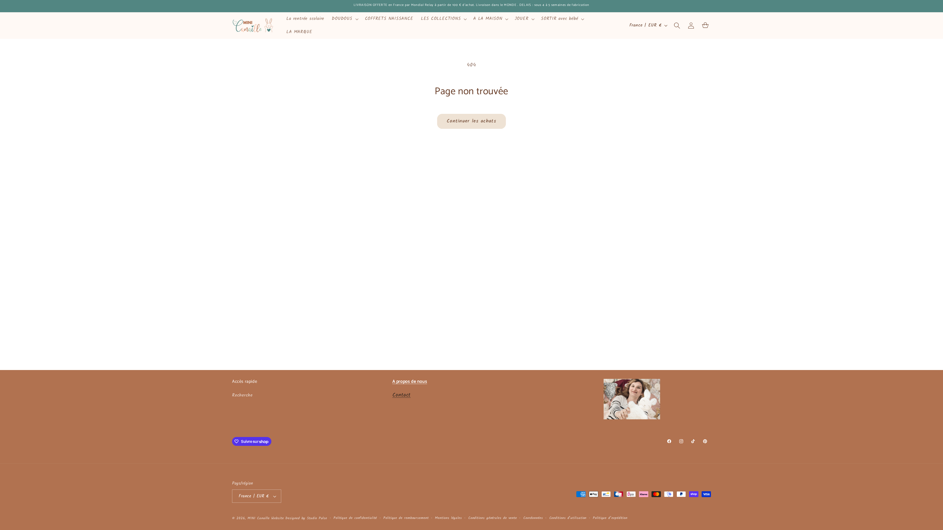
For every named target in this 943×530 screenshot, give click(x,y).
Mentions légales (448, 518)
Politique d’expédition (610, 518)
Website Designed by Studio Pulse (299, 518)
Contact (401, 395)
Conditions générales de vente (492, 518)
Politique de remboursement (406, 518)
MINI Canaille (259, 518)
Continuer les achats (471, 121)
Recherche (242, 395)
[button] (344, 19)
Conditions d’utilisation (568, 518)
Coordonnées (533, 518)
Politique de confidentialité (355, 518)
